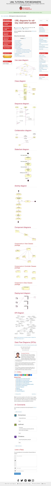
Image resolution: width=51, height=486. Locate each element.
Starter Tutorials (42, 77)
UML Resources (42, 31)
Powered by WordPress (36, 483)
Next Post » (34, 394)
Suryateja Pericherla (18, 27)
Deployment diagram (18, 53)
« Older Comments (18, 411)
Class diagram (17, 41)
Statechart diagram (18, 45)
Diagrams (18, 388)
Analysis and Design (42, 40)
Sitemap (40, 78)
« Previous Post (18, 394)
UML (2, 16)
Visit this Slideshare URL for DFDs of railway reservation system (25, 345)
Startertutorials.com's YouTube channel (21, 12)
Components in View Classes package (23, 49)
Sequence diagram (18, 43)
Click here (33, 31)
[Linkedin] (20, 372)
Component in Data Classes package (22, 52)
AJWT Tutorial (41, 55)
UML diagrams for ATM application (22, 382)
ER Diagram (17, 54)
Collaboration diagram (18, 44)
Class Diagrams (19, 389)
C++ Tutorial (41, 59)
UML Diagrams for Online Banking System (24, 381)
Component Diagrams (20, 391)
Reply (20, 421)
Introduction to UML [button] (7, 28)
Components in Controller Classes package (23, 50)
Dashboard (44, 483)
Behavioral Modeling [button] (6, 38)
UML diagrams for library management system (25, 384)
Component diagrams (18, 48)
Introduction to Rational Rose (21, 385)
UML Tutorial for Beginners (25, 2)
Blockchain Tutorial (42, 56)
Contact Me (41, 27)
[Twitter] (16, 372)
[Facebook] (15, 372)
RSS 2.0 (34, 407)
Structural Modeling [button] (6, 33)
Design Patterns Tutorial (43, 66)
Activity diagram (18, 47)
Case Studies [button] (7, 47)
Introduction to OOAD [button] (7, 23)
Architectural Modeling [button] (7, 43)
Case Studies (6, 16)
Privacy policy (41, 28)
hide (24, 38)
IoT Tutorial (41, 68)
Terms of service (42, 30)
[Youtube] (19, 372)
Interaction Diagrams (20, 387)
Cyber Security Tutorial (43, 65)
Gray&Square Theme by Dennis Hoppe (24, 483)
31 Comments (26, 28)
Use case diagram (18, 40)
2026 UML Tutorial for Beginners (11, 483)
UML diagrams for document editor (22, 380)
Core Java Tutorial (42, 61)
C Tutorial (41, 58)
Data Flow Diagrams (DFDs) (20, 56)
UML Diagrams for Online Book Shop (23, 378)
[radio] (22, 350)
